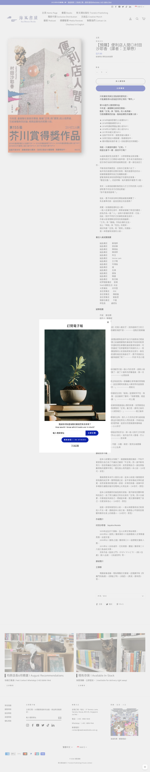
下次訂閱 (75, 446)
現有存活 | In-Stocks (75, 440)
